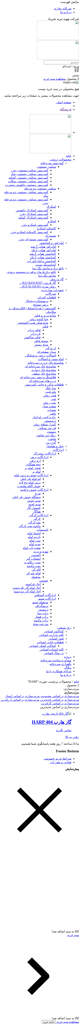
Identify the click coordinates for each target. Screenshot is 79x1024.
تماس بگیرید (63, 730)
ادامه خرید (48, 1022)
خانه (76, 681)
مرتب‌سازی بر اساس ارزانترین (20, 699)
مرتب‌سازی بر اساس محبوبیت (59, 696)
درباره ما (65, 12)
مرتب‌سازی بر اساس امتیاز (22, 696)
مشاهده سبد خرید (67, 1021)
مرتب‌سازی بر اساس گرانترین (60, 703)
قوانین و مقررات (60, 762)
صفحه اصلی (63, 102)
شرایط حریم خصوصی (57, 758)
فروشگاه (65, 109)
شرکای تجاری (62, 8)
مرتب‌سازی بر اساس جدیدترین (59, 699)
